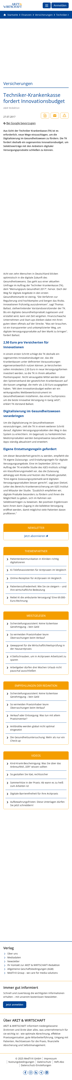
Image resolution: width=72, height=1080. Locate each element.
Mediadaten (14, 957)
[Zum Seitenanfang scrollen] (66, 1074)
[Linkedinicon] (46, 1072)
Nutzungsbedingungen (21, 1061)
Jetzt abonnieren (34, 536)
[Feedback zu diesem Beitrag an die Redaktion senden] (64, 115)
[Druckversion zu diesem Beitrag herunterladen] (45, 115)
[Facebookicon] (25, 1072)
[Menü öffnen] (47, 5)
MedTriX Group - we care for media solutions (32, 972)
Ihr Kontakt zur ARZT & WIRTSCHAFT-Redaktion (33, 965)
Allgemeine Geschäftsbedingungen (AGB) (30, 969)
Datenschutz (44, 1061)
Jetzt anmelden (14, 1004)
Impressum (50, 1058)
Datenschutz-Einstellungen (36, 1065)
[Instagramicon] (30, 1072)
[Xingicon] (41, 1072)
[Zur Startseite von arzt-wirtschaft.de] (12, 5)
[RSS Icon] (36, 1072)
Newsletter (13, 961)
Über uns (12, 953)
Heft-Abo (59, 1061)
